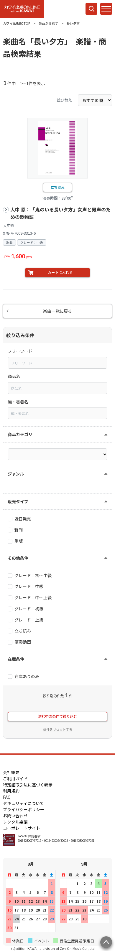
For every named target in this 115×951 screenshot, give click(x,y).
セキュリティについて (23, 803)
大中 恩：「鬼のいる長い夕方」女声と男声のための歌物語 (60, 213)
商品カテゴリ (20, 434)
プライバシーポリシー (23, 809)
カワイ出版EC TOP (16, 23)
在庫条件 (16, 659)
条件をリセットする (57, 729)
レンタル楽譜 (15, 822)
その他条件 (18, 558)
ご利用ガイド (15, 778)
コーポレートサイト (21, 828)
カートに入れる (60, 272)
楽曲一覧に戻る (57, 311)
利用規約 (11, 791)
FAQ (7, 797)
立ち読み (57, 187)
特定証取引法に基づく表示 (27, 785)
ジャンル (16, 474)
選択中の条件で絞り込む (57, 716)
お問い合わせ (15, 816)
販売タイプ (18, 501)
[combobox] (57, 363)
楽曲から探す (48, 23)
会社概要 (11, 772)
